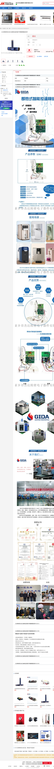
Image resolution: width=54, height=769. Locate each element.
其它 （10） (4, 82)
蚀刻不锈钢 (25, 751)
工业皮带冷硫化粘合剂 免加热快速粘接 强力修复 (35, 24)
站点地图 (27, 766)
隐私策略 (32, 766)
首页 (1, 28)
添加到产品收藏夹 (4, 113)
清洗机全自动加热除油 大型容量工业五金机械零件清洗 (10, 24)
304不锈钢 (35, 751)
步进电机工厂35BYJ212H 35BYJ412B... (21, 725)
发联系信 (31, 56)
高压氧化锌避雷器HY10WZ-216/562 (46, 725)
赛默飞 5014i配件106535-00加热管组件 (47, 24)
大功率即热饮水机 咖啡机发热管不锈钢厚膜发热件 (34, 763)
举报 (10, 65)
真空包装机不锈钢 (18, 751)
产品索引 (2, 112)
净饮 (7, 28)
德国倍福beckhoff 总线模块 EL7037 (20, 742)
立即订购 (46, 56)
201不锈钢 (46, 751)
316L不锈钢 (51, 751)
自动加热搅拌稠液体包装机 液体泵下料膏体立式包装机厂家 (24, 24)
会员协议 (38, 766)
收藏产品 (4, 65)
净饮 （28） (4, 75)
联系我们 (15, 766)
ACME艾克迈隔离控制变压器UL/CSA (33, 725)
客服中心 (21, 766)
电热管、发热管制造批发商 (38, 761)
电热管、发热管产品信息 (27, 761)
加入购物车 (39, 56)
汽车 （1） (4, 80)
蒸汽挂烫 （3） (4, 76)
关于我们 (9, 766)
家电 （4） (4, 78)
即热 (9, 28)
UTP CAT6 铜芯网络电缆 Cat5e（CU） (34, 742)
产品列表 (4, 28)
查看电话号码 (5, 90)
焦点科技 (34, 767)
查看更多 (6, 98)
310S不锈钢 (40, 751)
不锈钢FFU (30, 751)
